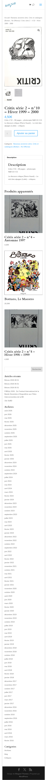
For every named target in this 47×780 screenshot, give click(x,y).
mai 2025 (8, 448)
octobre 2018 (9, 655)
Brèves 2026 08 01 (11, 380)
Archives (7, 750)
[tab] (23, 157)
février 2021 (9, 581)
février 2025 (9, 455)
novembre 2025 (10, 429)
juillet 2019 (8, 626)
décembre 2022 (10, 537)
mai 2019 (8, 633)
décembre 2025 (10, 425)
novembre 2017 (10, 685)
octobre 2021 (9, 570)
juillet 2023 (8, 518)
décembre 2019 (10, 614)
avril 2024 (8, 488)
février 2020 (9, 607)
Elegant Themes (22, 774)
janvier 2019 (9, 644)
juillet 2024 (8, 477)
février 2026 (9, 422)
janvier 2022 (9, 562)
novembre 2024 (10, 466)
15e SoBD (8, 401)
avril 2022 (8, 555)
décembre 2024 (10, 462)
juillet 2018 (8, 659)
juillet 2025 (8, 440)
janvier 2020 (9, 611)
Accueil (7, 18)
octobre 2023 (9, 511)
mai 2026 (8, 418)
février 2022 (9, 559)
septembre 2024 (10, 474)
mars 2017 (8, 700)
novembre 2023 (10, 507)
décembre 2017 (10, 681)
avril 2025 (8, 451)
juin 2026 (7, 414)
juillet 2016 (8, 722)
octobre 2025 (9, 433)
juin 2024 (7, 481)
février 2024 (9, 496)
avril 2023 (8, 525)
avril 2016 (8, 733)
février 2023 (9, 529)
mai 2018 (8, 666)
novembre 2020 (10, 588)
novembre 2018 (10, 652)
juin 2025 (7, 444)
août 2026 (8, 411)
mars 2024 (8, 492)
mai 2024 (8, 485)
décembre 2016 (10, 707)
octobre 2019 (9, 622)
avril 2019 (8, 637)
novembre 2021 (10, 566)
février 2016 (9, 740)
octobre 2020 (9, 592)
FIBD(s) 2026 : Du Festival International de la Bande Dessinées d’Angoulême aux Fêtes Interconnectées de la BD (21, 394)
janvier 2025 (9, 459)
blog (6, 754)
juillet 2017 (8, 692)
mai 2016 (8, 729)
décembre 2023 (10, 503)
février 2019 (9, 640)
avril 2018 (8, 670)
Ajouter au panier (26, 133)
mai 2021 (8, 574)
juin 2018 (7, 663)
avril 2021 (8, 577)
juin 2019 (7, 629)
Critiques (7, 758)
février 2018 (9, 674)
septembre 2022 (10, 548)
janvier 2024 (9, 500)
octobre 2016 (9, 714)
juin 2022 (7, 551)
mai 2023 (8, 522)
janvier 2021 (9, 585)
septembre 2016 (10, 718)
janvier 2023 (9, 533)
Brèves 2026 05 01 (11, 387)
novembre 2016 (10, 711)
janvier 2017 (9, 703)
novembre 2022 (10, 540)
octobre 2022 (9, 544)
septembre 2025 (10, 436)
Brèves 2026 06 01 (11, 384)
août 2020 (8, 596)
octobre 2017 (9, 689)
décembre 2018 (10, 648)
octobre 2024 (9, 470)
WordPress (23, 776)
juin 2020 (7, 600)
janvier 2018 (9, 677)
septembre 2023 (10, 514)
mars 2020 (8, 603)
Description (12, 157)
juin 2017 (7, 696)
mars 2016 (8, 737)
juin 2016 (7, 726)
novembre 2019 (10, 618)
